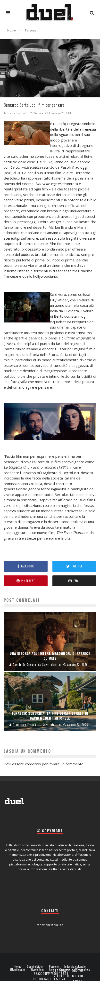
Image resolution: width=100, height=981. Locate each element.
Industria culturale (75, 966)
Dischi (77, 970)
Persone (38, 113)
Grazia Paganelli (16, 113)
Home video (77, 975)
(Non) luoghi (17, 969)
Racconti (42, 973)
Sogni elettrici (35, 966)
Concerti (60, 973)
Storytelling (37, 969)
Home (18, 966)
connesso (33, 763)
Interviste (60, 970)
